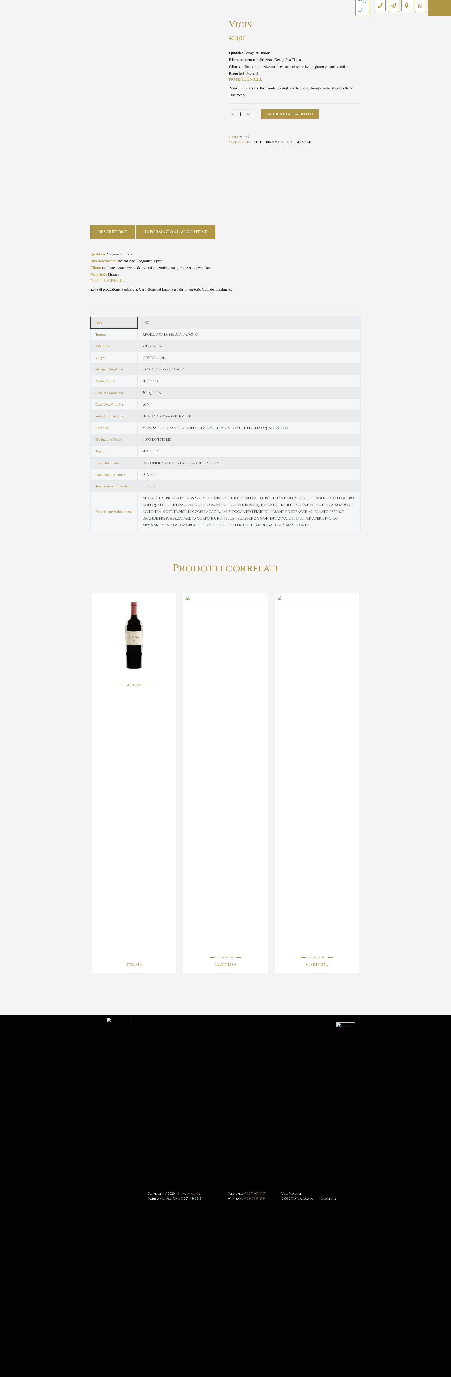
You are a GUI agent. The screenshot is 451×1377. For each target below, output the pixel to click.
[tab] (112, 232)
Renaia (133, 964)
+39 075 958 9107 (254, 1194)
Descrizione (112, 232)
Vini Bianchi (299, 142)
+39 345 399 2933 (254, 1198)
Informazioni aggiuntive (176, 232)
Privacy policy (189, 1194)
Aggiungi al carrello (290, 114)
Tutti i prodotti (268, 142)
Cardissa (225, 964)
